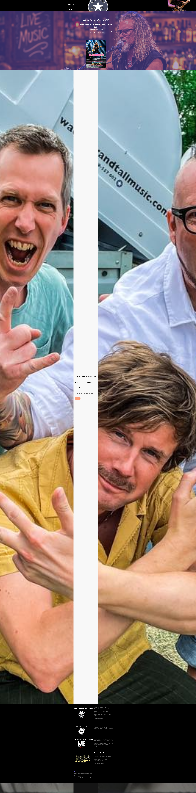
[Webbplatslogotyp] (77, 6)
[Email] (69, 9)
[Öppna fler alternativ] (128, 4)
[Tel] (71, 9)
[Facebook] (67, 9)
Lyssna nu (78, 398)
